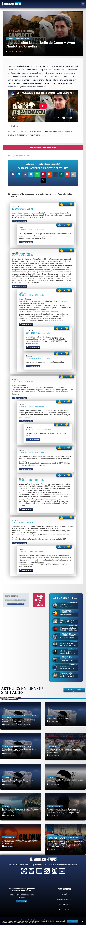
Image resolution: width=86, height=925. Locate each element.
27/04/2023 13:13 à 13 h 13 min (31, 295)
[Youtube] (39, 871)
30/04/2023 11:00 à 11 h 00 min (31, 406)
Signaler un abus (20, 221)
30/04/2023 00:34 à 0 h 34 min (24, 381)
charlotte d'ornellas (23, 155)
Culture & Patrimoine (15, 39)
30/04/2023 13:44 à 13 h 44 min (38, 429)
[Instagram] (54, 871)
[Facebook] (24, 871)
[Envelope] (62, 871)
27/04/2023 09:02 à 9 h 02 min (24, 209)
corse (34, 155)
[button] (83, 4)
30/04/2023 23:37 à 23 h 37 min (24, 522)
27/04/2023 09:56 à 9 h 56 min (24, 255)
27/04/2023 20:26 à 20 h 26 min (31, 230)
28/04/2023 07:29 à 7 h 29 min (38, 358)
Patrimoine (27, 39)
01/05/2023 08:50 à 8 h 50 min (31, 552)
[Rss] (47, 871)
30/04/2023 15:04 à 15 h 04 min (31, 480)
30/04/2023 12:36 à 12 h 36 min (31, 453)
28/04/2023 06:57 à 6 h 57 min (38, 333)
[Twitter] (31, 871)
